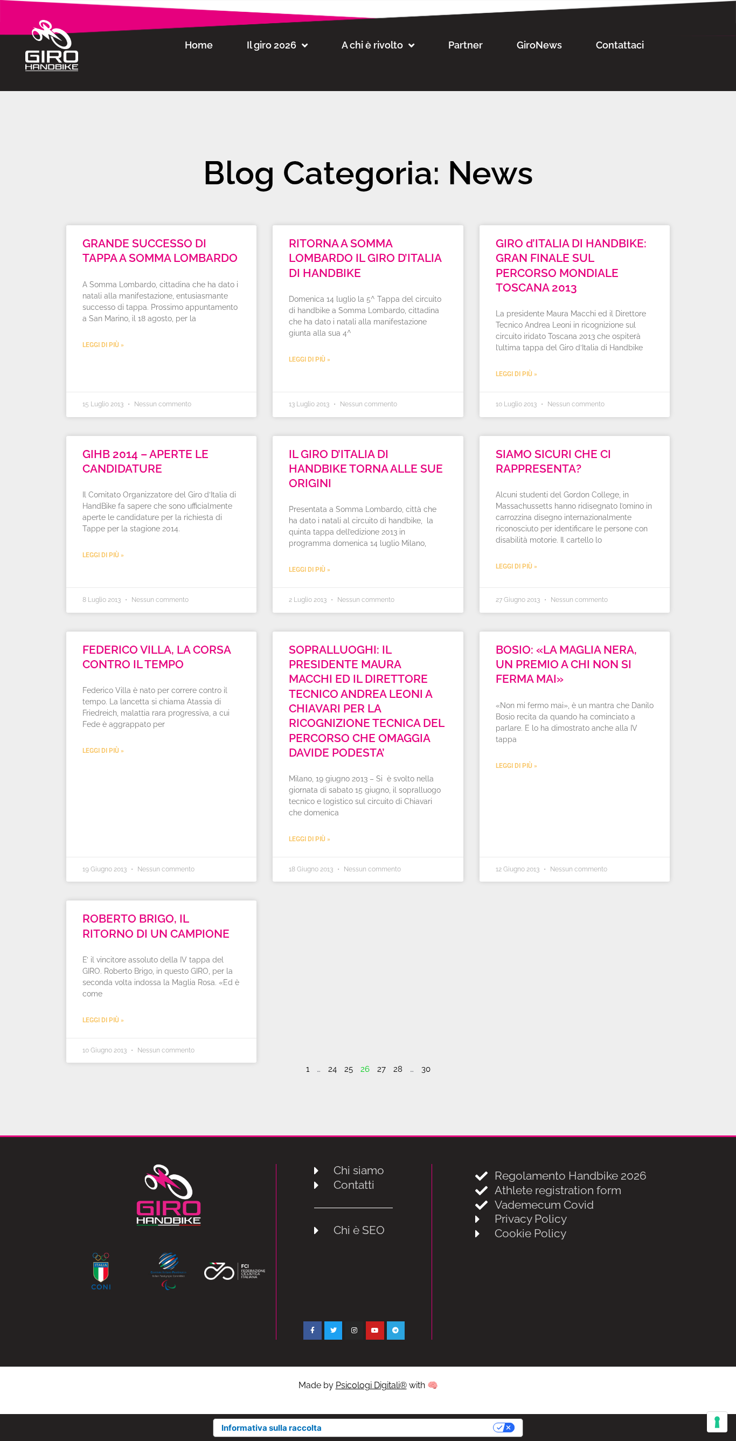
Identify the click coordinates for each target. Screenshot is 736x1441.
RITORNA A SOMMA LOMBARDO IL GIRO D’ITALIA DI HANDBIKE (365, 258)
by (365, 1385)
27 (381, 1069)
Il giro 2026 (271, 45)
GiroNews (539, 45)
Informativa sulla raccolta (271, 1428)
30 (426, 1069)
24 (332, 1069)
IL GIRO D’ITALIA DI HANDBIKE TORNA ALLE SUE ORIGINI (366, 468)
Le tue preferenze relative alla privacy (412, 1428)
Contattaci (620, 45)
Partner (465, 45)
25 (348, 1069)
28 (397, 1069)
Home (199, 45)
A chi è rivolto (372, 45)
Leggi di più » (103, 345)
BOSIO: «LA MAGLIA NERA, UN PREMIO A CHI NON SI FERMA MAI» (566, 664)
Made (310, 1385)
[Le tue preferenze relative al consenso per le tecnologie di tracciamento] (717, 1422)
